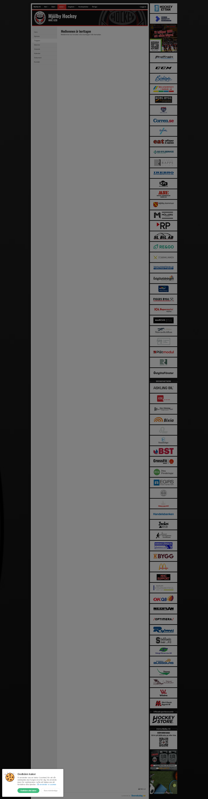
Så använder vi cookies (46, 784)
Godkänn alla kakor (28, 790)
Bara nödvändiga (50, 790)
